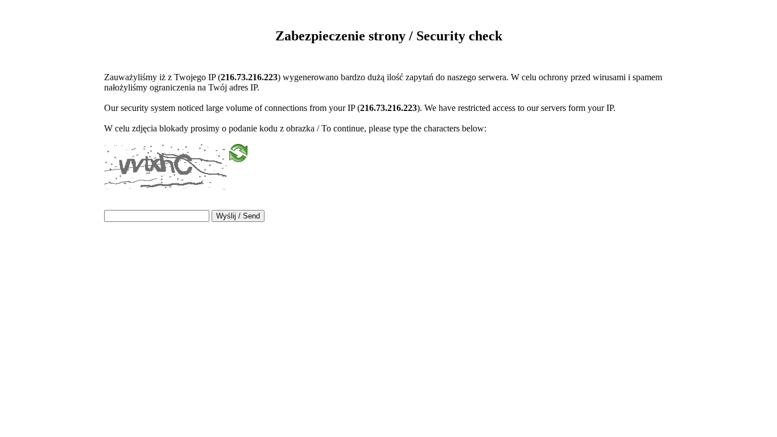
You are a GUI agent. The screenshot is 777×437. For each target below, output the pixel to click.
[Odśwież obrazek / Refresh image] (238, 157)
